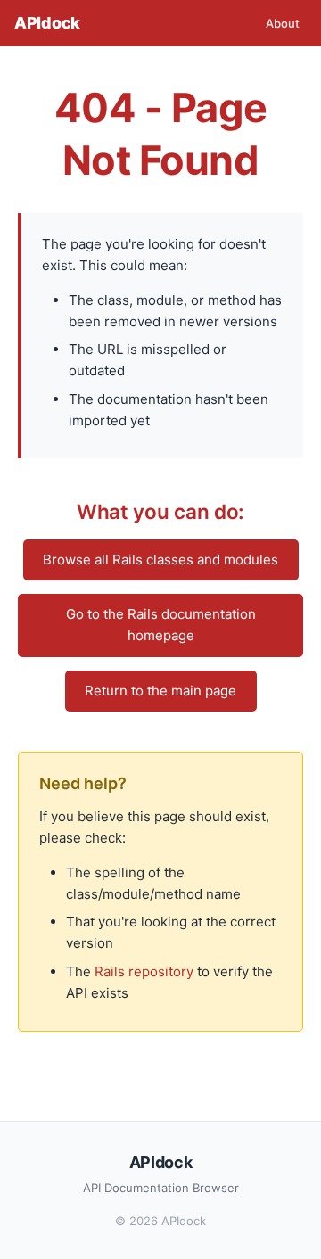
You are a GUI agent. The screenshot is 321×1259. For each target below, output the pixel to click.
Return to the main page (160, 690)
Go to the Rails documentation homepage (161, 624)
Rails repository (144, 971)
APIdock (47, 22)
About (283, 23)
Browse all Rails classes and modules (160, 559)
